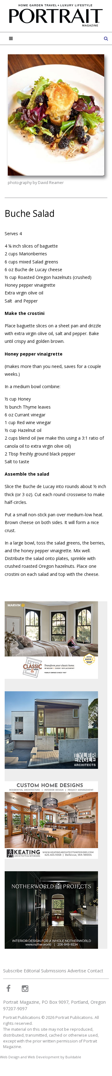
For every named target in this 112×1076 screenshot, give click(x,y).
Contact (95, 971)
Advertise (77, 971)
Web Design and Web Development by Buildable (40, 1057)
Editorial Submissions (45, 971)
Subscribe (12, 971)
